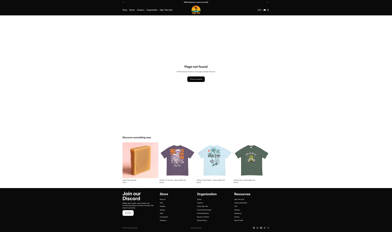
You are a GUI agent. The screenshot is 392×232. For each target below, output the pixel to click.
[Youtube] (261, 228)
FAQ (235, 206)
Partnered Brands (203, 213)
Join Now (128, 213)
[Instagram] (257, 228)
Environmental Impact (204, 210)
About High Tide (202, 206)
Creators (200, 203)
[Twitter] (268, 228)
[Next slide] (267, 2)
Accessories (164, 217)
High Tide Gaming (132, 228)
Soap (161, 213)
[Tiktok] (264, 228)
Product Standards (240, 203)
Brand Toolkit (238, 220)
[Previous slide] (123, 2)
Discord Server (202, 220)
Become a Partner (203, 217)
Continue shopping (196, 79)
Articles (236, 217)
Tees (161, 203)
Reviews (237, 210)
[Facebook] (254, 228)
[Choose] (155, 175)
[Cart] (268, 10)
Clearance (163, 220)
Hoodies (162, 206)
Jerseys (162, 210)
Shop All (162, 199)
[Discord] (265, 10)
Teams (199, 199)
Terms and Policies (196, 228)
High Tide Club (239, 199)
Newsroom (237, 213)
